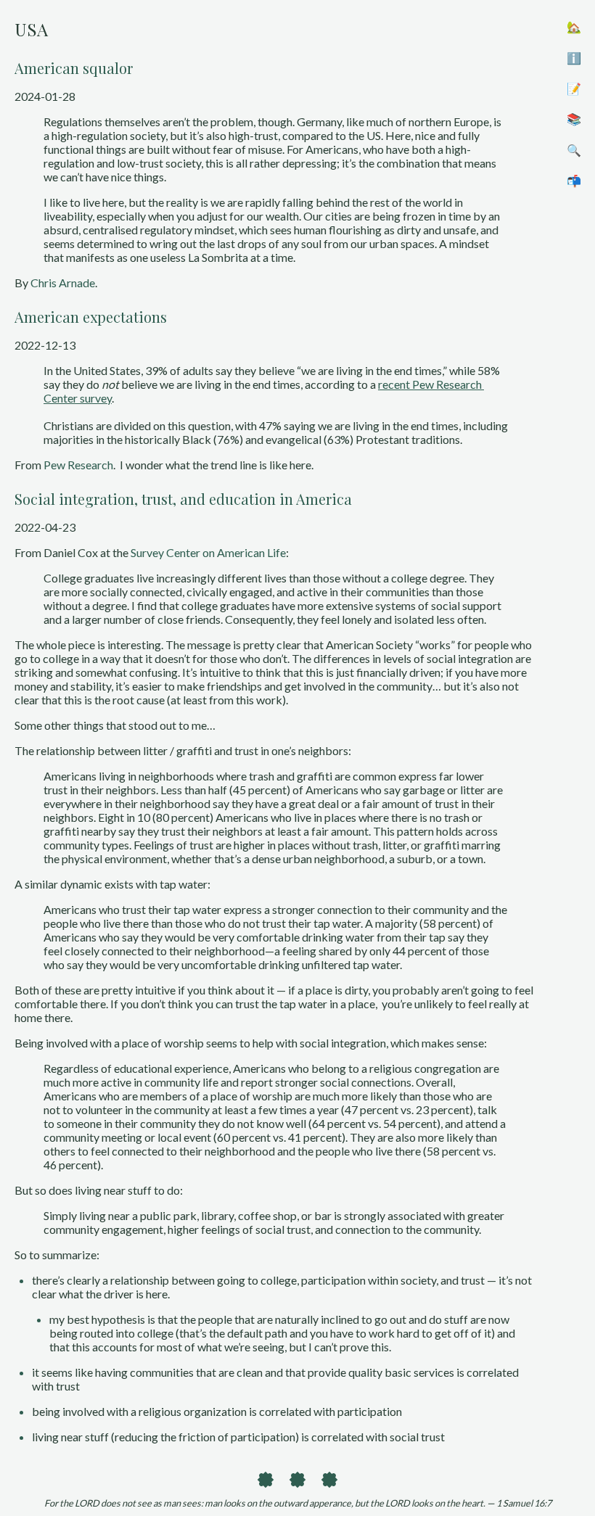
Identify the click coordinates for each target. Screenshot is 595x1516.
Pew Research (78, 464)
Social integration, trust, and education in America (183, 498)
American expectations (91, 316)
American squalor (74, 68)
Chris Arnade (62, 282)
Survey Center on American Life (208, 552)
